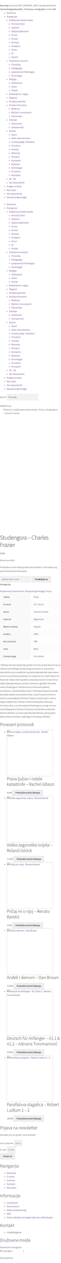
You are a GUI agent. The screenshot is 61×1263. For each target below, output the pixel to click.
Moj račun (11, 190)
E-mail (3, 1149)
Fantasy (15, 42)
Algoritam (39, 619)
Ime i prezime (7, 1143)
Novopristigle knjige (17, 197)
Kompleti (16, 160)
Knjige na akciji (14, 186)
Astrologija (16, 167)
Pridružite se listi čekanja (27, 792)
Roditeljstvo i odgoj (18, 94)
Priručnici (16, 145)
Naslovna (11, 12)
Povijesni (15, 46)
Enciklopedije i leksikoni (23, 141)
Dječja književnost (20, 31)
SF (12, 53)
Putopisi (15, 156)
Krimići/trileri (18, 23)
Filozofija (16, 64)
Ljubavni (15, 27)
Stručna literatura (18, 105)
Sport (14, 134)
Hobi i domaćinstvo (20, 138)
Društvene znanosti (18, 60)
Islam (14, 86)
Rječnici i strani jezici (21, 112)
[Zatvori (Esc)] (52, 3)
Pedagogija (16, 68)
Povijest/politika (17, 101)
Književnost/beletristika (21, 20)
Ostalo (14, 57)
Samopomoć (17, 127)
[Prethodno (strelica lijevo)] (5, 631)
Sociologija (16, 75)
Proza (14, 35)
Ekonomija (16, 116)
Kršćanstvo (16, 82)
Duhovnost (16, 123)
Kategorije (12, 16)
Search (3, 397)
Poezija (15, 149)
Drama (14, 38)
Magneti (13, 97)
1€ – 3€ (12, 178)
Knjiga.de (18, 1250)
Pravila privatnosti (33, 1250)
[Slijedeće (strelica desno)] (56, 631)
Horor (14, 49)
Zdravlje (13, 119)
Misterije (15, 153)
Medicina (15, 108)
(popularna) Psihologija (22, 71)
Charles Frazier (41, 611)
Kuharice (15, 164)
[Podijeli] (45, 3)
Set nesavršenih (16, 182)
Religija (12, 79)
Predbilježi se (41, 579)
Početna (7, 409)
